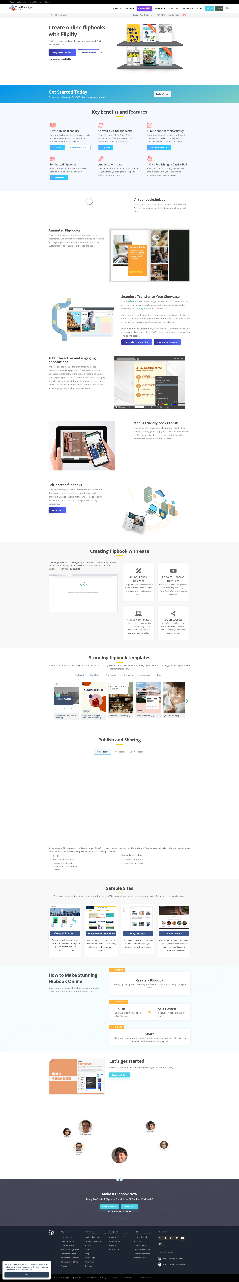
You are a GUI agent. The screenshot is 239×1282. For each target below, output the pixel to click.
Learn (87, 1249)
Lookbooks (144, 675)
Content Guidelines (142, 1249)
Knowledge (90, 1258)
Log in (219, 8)
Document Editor (68, 1253)
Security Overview (142, 1253)
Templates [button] (186, 8)
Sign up (209, 8)
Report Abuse (140, 1258)
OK (26, 1275)
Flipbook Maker (67, 1241)
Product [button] (116, 8)
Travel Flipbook (102, 752)
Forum (88, 1245)
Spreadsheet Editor (69, 1262)
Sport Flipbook (136, 752)
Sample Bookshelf (159, 147)
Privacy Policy (140, 1245)
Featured (79, 675)
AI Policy (137, 1241)
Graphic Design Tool (70, 1249)
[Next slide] (186, 701)
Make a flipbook (109, 1206)
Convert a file (129, 1206)
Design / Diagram (93, 1241)
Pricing (199, 8)
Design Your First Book (62, 52)
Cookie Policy (26, 1270)
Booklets (94, 675)
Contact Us (114, 1249)
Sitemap (88, 1266)
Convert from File (88, 52)
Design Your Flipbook (142, 15)
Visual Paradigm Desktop (39, 2)
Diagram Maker (68, 1245)
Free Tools (89, 1262)
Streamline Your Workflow (137, 342)
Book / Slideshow (92, 1237)
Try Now (57, 147)
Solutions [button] (173, 8)
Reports (160, 675)
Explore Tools (162, 94)
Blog (87, 1253)
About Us (113, 1237)
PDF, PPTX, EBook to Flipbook (169, 15)
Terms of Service (141, 1237)
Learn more (59, 177)
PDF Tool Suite (67, 1237)
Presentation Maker (70, 1258)
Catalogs (128, 675)
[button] (129, 8)
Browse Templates (78, 147)
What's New (114, 1241)
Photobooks (112, 675)
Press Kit (113, 1245)
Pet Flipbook (119, 752)
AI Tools (143, 8)
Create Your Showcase (167, 342)
